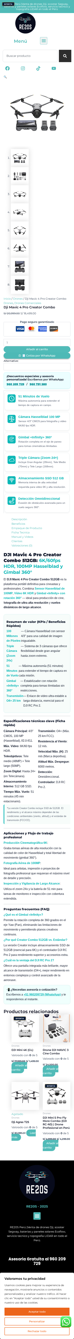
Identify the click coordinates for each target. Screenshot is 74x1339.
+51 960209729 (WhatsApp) (42, 994)
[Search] (65, 56)
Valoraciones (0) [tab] (21, 545)
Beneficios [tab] (18, 523)
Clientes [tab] (16, 541)
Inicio (7, 298)
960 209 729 (15, 384)
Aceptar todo (37, 1311)
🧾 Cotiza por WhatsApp (38, 355)
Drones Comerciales (27, 303)
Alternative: (11, 360)
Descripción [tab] (19, 519)
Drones (18, 298)
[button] (43, 40)
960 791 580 (38, 384)
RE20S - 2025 (37, 1206)
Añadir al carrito (37, 349)
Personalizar (37, 1321)
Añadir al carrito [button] (19, 1067)
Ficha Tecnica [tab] (20, 532)
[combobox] (30, 56)
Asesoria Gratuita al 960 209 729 (37, 1261)
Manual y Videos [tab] (22, 536)
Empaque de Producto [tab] (26, 528)
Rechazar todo (37, 1331)
